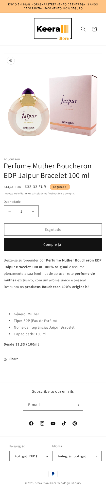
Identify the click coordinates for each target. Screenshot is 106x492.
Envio (28, 193)
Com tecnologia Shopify (65, 483)
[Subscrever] (77, 405)
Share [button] (13, 359)
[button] (9, 29)
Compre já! (53, 244)
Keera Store (42, 483)
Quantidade (12, 202)
